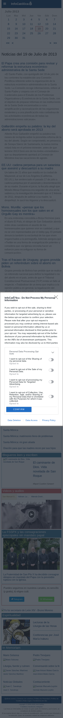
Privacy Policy (49, 420)
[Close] (57, 298)
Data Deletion (14, 420)
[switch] (51, 359)
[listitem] (31, 352)
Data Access (31, 420)
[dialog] (31, 359)
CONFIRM (19, 409)
